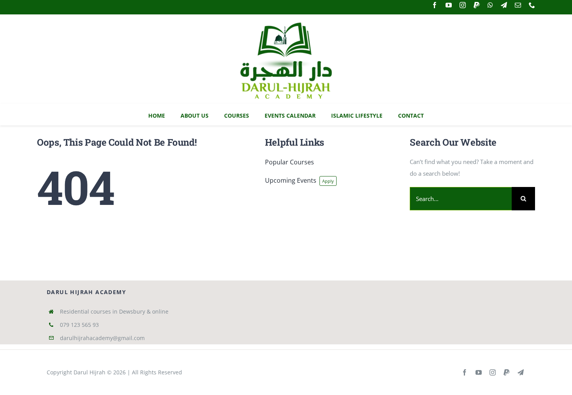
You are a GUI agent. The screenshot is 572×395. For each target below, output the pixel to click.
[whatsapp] (490, 5)
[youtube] (449, 5)
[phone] (532, 5)
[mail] (518, 5)
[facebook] (435, 5)
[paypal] (477, 5)
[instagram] (463, 5)
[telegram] (504, 5)
